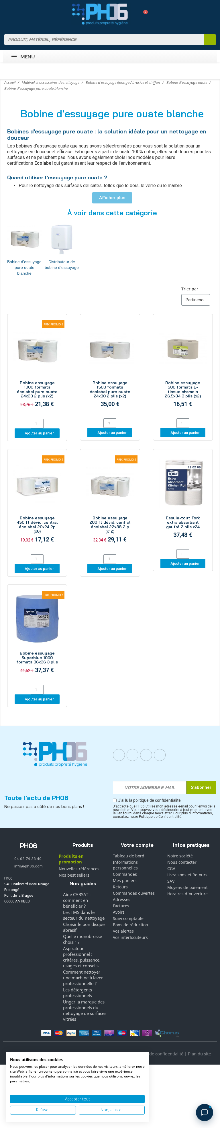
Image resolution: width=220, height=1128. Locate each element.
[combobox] (100, 39)
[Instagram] (133, 755)
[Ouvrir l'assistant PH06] (204, 1112)
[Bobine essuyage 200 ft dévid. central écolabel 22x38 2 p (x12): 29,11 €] (110, 502)
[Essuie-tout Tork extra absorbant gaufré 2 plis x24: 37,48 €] (183, 500)
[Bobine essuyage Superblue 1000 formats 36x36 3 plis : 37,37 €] (37, 635)
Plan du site (199, 1054)
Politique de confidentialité (157, 1054)
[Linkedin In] (146, 755)
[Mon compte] (133, 14)
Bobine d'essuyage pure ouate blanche (24, 267)
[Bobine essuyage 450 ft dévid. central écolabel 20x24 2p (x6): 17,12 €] (37, 502)
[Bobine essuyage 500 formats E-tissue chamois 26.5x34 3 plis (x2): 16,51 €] (183, 367)
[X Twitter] (160, 755)
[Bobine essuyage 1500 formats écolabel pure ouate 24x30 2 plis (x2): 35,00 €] (110, 367)
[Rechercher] (210, 39)
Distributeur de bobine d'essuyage (62, 264)
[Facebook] (119, 755)
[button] (143, 14)
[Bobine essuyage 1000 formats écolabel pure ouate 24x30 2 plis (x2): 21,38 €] (37, 367)
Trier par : (191, 289)
